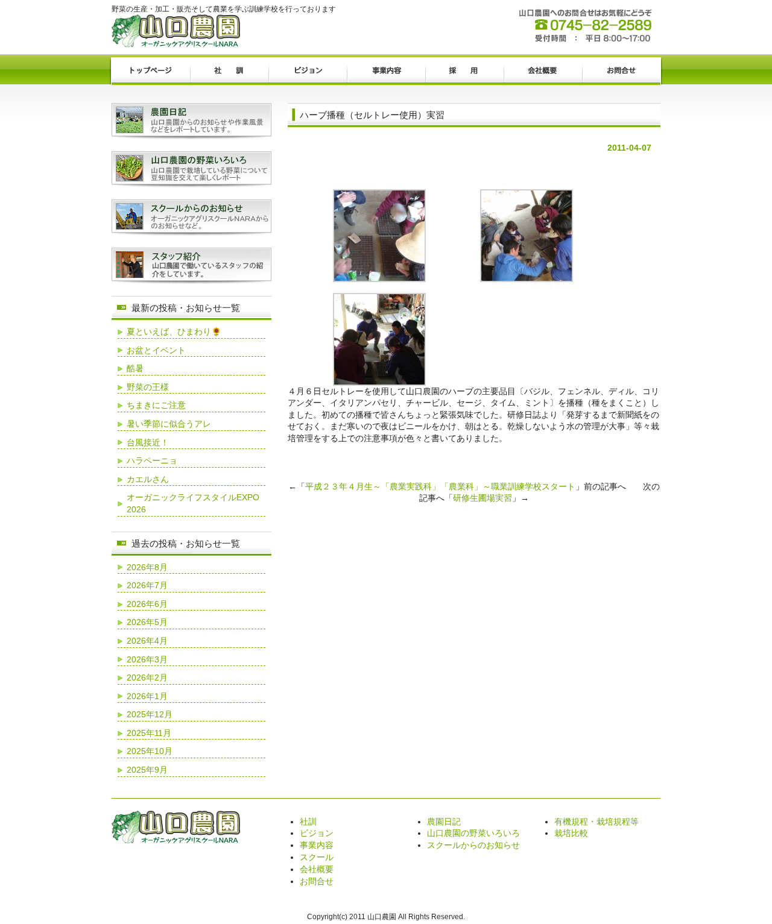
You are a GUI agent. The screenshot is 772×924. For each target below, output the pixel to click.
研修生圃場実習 (482, 498)
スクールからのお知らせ (473, 845)
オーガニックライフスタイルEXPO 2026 (193, 503)
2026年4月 (147, 641)
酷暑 (135, 368)
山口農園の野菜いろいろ (473, 833)
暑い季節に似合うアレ (169, 424)
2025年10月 (149, 751)
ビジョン (307, 71)
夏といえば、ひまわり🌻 (174, 331)
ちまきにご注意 (156, 405)
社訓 (229, 71)
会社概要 (543, 71)
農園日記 (444, 821)
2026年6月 (147, 604)
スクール (317, 857)
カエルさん (148, 479)
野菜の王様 (148, 387)
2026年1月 (147, 696)
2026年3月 (147, 659)
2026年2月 (147, 677)
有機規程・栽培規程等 (596, 821)
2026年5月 (147, 622)
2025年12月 (149, 714)
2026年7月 (147, 585)
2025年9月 (147, 770)
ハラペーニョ (152, 460)
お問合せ (621, 71)
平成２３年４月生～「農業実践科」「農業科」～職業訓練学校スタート (440, 486)
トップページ (151, 71)
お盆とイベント (156, 350)
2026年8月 (147, 567)
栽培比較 (571, 833)
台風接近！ (148, 442)
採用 (464, 71)
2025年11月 (149, 733)
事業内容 (386, 71)
